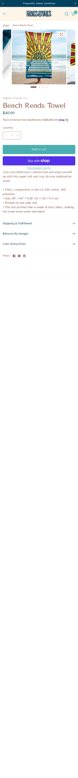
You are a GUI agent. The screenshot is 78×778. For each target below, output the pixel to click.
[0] (72, 14)
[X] (19, 256)
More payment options (39, 168)
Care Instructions (14, 244)
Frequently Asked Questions (39, 3)
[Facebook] (14, 256)
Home (6, 25)
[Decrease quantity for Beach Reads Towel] (6, 135)
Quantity (8, 127)
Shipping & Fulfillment (17, 223)
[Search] (66, 14)
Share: (6, 256)
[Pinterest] (24, 256)
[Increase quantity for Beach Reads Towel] (18, 135)
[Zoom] (61, 34)
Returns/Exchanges (15, 233)
